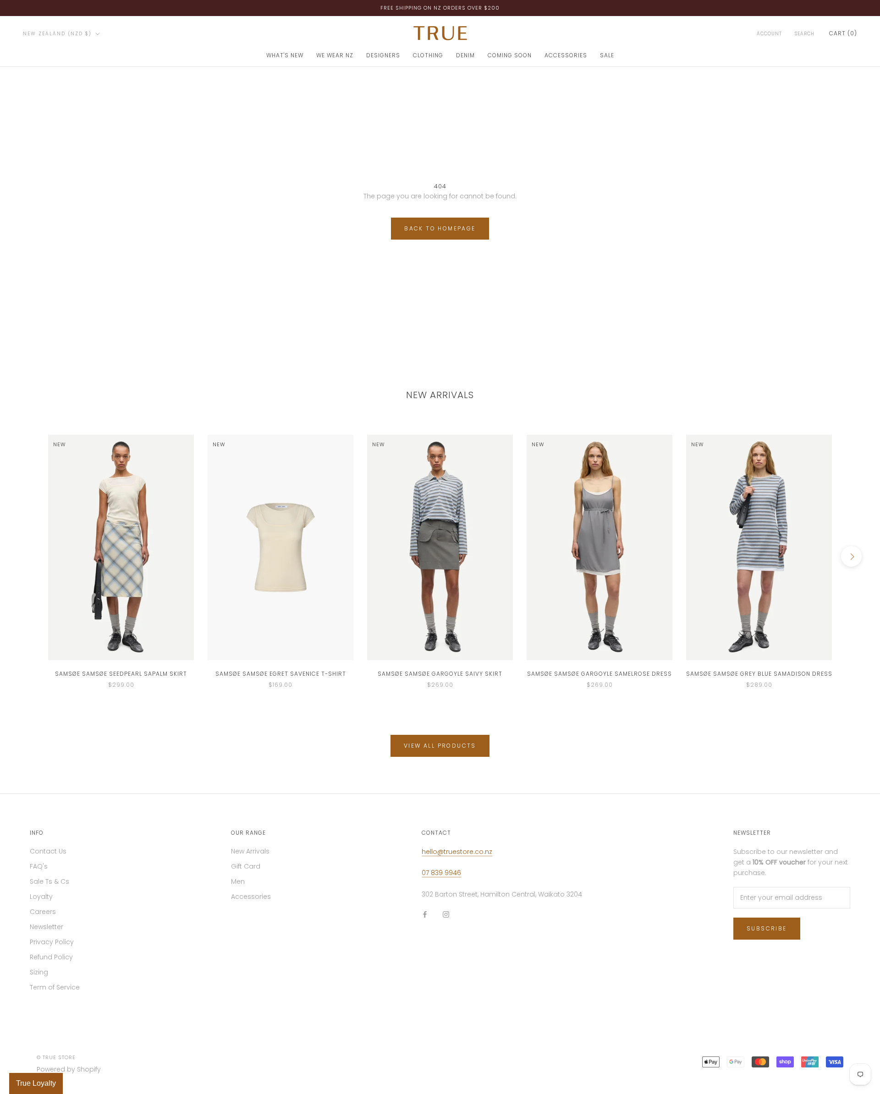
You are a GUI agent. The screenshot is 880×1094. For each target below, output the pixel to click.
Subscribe (767, 928)
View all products (440, 745)
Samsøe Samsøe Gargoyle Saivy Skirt (440, 674)
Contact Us (48, 851)
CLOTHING (428, 55)
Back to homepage (439, 228)
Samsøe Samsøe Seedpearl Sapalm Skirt (121, 674)
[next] (851, 556)
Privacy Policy (52, 941)
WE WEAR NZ (334, 55)
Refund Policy (51, 957)
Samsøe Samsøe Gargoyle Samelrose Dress (599, 674)
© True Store (56, 1057)
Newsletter (46, 926)
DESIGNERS (383, 55)
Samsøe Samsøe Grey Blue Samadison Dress (759, 674)
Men (238, 881)
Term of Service (55, 987)
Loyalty (41, 896)
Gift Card (245, 866)
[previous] (28, 556)
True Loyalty (36, 1083)
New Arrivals (250, 851)
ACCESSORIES (565, 55)
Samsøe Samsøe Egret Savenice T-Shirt (280, 674)
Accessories (251, 896)
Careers (43, 911)
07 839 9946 (441, 872)
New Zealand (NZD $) (57, 33)
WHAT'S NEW (284, 55)
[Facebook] (425, 914)
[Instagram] (446, 914)
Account (769, 33)
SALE (607, 55)
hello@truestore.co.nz (457, 851)
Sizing (39, 972)
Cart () (843, 33)
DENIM (465, 55)
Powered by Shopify (69, 1069)
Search (804, 33)
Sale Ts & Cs (49, 881)
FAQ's (39, 866)
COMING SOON (510, 55)
